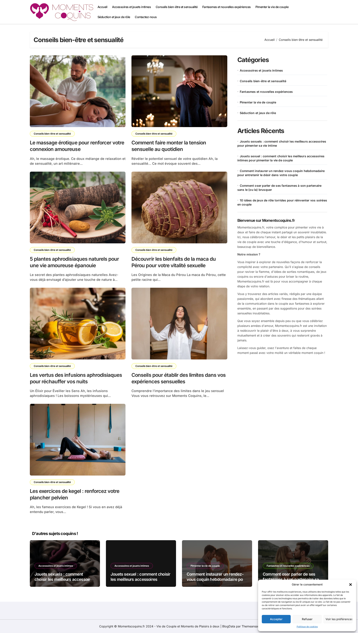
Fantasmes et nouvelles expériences (226, 7)
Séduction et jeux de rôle (114, 17)
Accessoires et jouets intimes (131, 7)
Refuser (307, 619)
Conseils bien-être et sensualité (177, 7)
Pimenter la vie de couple (271, 7)
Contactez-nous (146, 17)
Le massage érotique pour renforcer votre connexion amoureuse (77, 146)
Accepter (276, 619)
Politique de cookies (307, 626)
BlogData (228, 626)
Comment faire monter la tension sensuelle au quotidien (168, 146)
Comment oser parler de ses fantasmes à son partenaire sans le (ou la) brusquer (293, 579)
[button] (350, 584)
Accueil (102, 7)
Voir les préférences (339, 619)
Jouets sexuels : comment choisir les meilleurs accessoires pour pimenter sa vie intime (64, 579)
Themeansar (250, 626)
